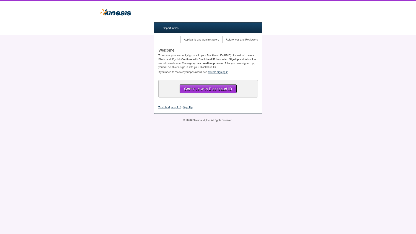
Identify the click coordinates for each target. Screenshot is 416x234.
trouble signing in (218, 72)
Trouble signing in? (169, 107)
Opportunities (171, 28)
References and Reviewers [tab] (242, 39)
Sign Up (188, 107)
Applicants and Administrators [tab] (201, 39)
